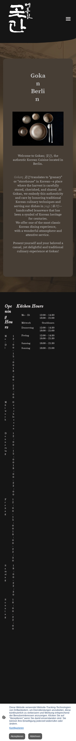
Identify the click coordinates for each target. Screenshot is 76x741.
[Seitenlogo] (20, 19)
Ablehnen (35, 736)
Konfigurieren (16, 728)
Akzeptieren (17, 736)
